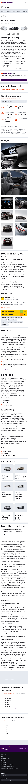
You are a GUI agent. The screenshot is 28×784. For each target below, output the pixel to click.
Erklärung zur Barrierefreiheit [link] (7, 766)
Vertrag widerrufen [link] (5, 758)
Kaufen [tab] (14, 720)
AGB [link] (2, 756)
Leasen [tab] (21, 720)
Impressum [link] (3, 754)
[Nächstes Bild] (23, 28)
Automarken (8, 11)
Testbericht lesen (5, 307)
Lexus (14, 11)
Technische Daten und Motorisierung (10, 98)
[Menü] (25, 2)
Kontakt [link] (3, 760)
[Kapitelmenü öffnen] (4, 7)
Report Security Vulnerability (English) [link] (9, 768)
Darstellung (4, 778)
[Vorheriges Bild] (5, 28)
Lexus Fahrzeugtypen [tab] (20, 693)
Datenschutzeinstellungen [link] (7, 764)
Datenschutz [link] (4, 762)
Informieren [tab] (6, 720)
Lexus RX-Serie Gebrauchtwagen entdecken (12, 89)
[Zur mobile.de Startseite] (7, 2)
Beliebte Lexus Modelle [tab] (8, 693)
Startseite (2, 11)
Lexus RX (19, 11)
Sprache (3, 773)
